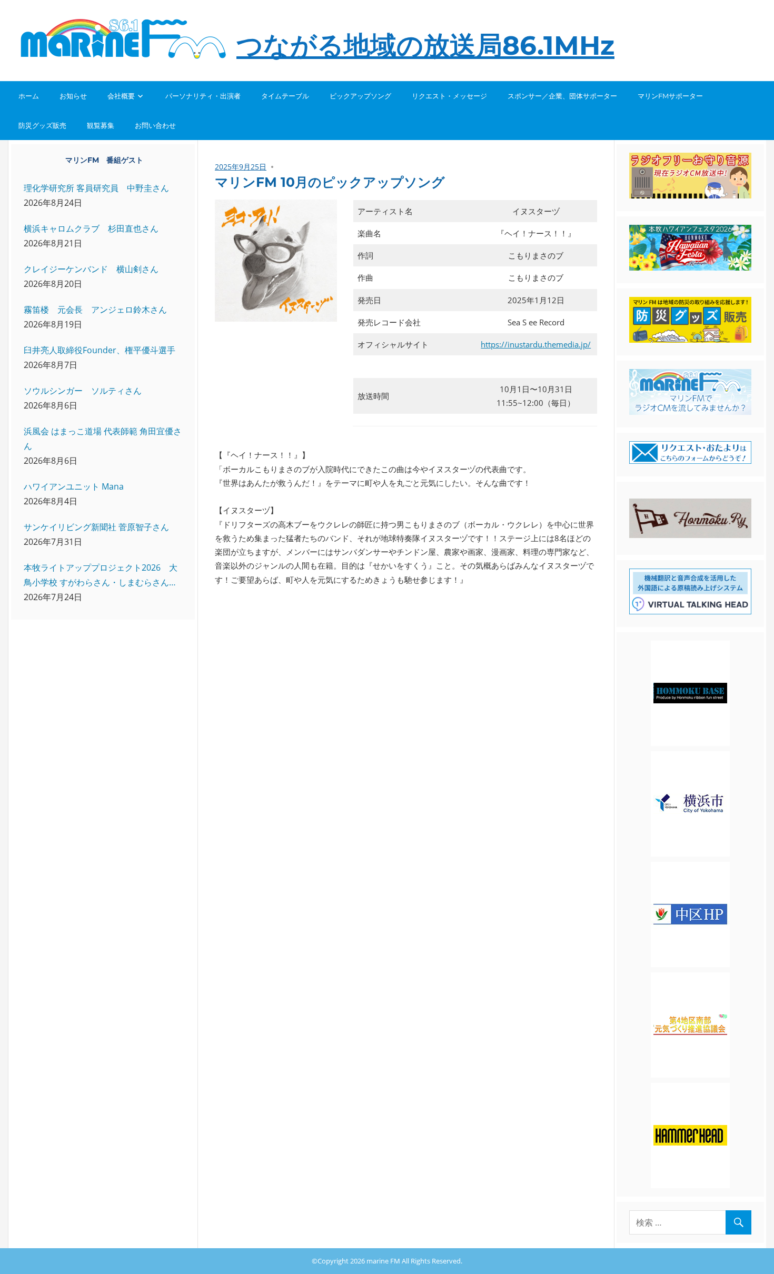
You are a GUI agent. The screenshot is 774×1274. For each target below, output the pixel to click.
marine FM (383, 1261)
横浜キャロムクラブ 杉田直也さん (91, 228)
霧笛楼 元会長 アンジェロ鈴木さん (95, 309)
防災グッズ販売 (42, 125)
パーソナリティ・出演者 (203, 96)
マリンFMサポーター (670, 96)
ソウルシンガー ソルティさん (83, 390)
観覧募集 (100, 125)
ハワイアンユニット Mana (74, 486)
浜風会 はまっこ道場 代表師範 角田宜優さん (103, 438)
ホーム (28, 96)
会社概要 (121, 96)
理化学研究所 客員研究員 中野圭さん (96, 188)
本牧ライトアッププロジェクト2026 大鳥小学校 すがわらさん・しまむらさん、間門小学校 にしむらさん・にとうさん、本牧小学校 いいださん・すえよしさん (100, 576)
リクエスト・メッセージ (449, 96)
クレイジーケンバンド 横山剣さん (91, 269)
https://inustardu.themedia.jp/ (536, 344)
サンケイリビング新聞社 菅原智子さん (96, 527)
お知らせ (73, 96)
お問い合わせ (155, 125)
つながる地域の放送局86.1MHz (425, 45)
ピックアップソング (360, 96)
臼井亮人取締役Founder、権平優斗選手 (99, 350)
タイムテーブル (285, 96)
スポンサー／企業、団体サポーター (562, 96)
